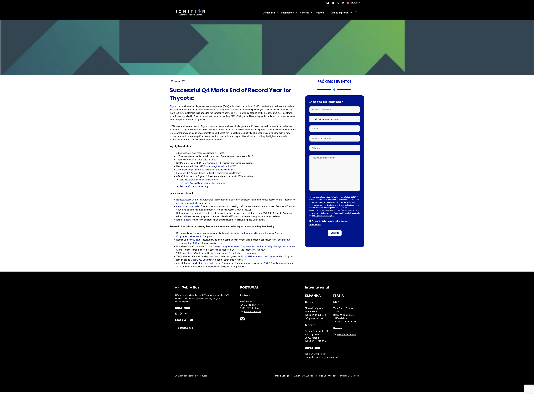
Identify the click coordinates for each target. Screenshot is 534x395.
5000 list (194, 239)
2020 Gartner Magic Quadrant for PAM (217, 166)
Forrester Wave (272, 233)
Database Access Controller (189, 213)
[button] (356, 12)
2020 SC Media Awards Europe (279, 263)
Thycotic (174, 106)
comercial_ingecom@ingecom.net (321, 357)
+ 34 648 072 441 (317, 354)
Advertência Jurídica (303, 376)
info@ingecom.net (314, 318)
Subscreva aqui (185, 328)
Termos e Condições (282, 376)
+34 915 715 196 (317, 341)
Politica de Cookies (349, 376)
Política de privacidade (327, 376)
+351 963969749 (252, 311)
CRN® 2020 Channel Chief (204, 259)
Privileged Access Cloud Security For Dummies (202, 183)
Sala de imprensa (339, 12)
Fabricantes (287, 12)
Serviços (304, 12)
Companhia (269, 12)
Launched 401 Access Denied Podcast (195, 173)
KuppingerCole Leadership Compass (194, 236)
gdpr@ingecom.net (316, 210)
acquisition (193, 169)
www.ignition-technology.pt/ (323, 216)
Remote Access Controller (188, 199)
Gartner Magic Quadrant (252, 233)
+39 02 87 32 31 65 (346, 321)
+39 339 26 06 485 (346, 334)
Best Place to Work (191, 253)
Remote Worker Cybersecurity (194, 186)
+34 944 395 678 (317, 315)
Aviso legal (327, 221)
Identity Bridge (183, 219)
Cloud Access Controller (188, 206)
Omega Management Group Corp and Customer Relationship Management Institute (254, 246)
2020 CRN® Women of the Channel (258, 256)
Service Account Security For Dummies (199, 179)
